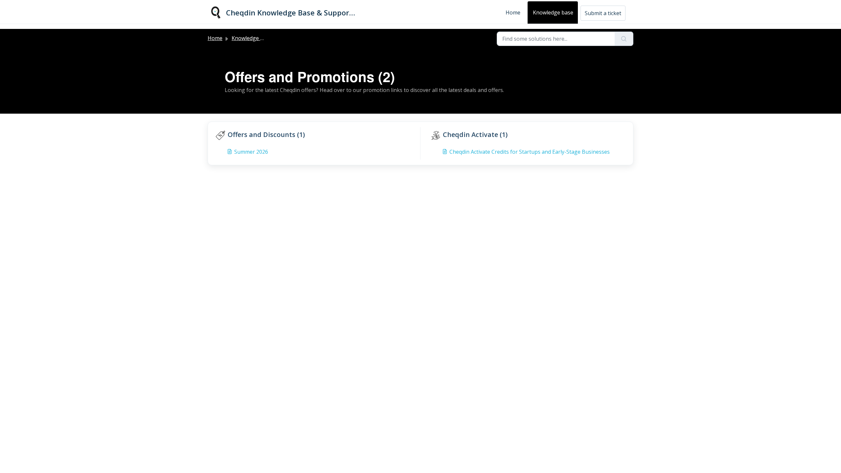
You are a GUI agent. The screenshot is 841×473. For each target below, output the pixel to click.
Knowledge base (553, 12)
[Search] (624, 39)
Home (513, 12)
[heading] (317, 135)
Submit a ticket (603, 13)
